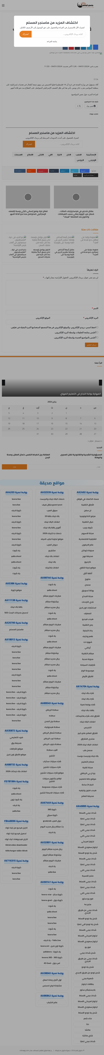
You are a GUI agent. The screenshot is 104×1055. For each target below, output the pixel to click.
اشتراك (25, 34)
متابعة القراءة (52, 41)
